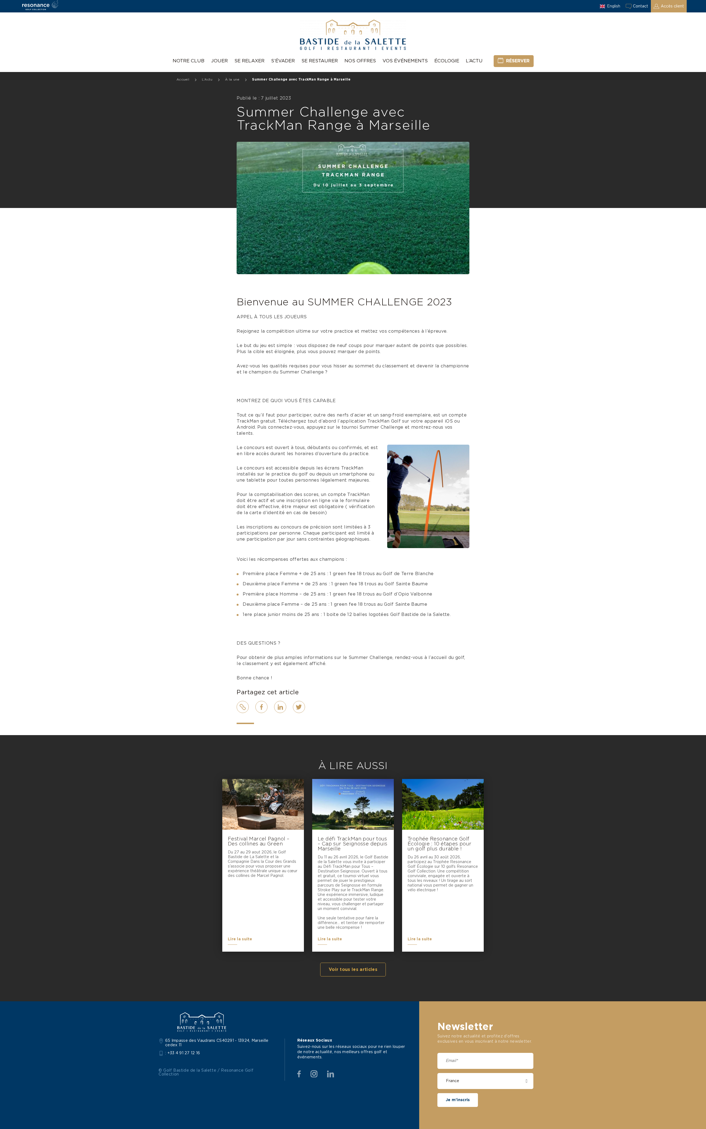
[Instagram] (314, 1074)
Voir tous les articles (353, 969)
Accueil (182, 79)
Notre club (188, 60)
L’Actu (474, 60)
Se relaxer (249, 60)
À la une (232, 79)
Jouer (219, 60)
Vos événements (405, 60)
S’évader (283, 60)
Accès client (672, 6)
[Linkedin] (330, 1074)
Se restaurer (319, 60)
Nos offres (360, 60)
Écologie (446, 60)
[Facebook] (299, 1074)
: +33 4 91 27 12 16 (182, 1053)
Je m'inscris (458, 1100)
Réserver (518, 61)
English (613, 6)
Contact (640, 6)
